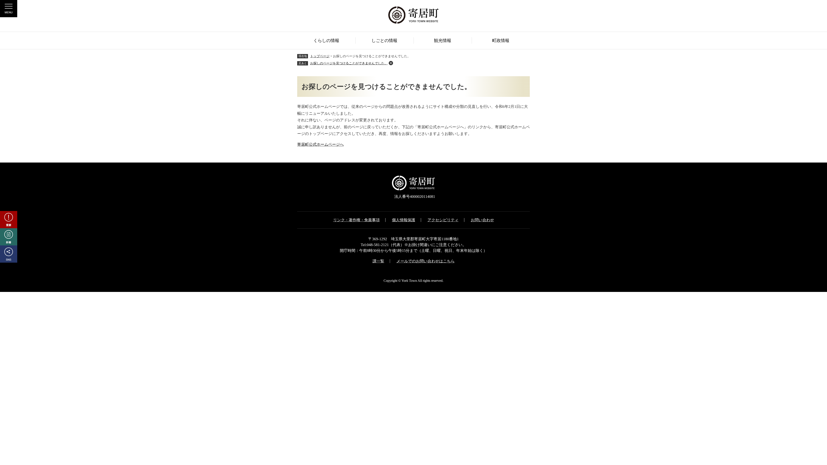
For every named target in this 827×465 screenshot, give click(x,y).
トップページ (320, 56)
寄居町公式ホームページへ (320, 144)
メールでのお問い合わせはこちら (425, 261)
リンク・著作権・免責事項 (356, 220)
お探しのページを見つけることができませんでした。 (349, 63)
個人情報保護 (403, 220)
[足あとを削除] (391, 63)
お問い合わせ (482, 220)
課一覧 (378, 261)
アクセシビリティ (443, 220)
